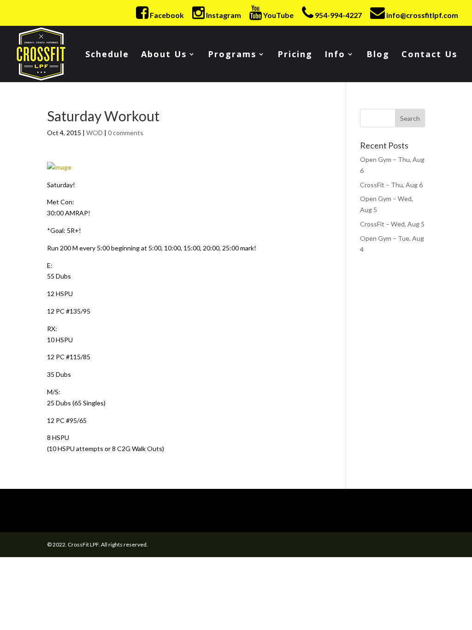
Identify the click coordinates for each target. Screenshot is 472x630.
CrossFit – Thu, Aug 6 (391, 185)
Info (334, 55)
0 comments (125, 133)
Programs (232, 55)
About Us (164, 55)
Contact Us (429, 55)
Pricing (295, 55)
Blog (377, 55)
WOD (94, 133)
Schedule (107, 55)
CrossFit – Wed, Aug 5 (392, 224)
